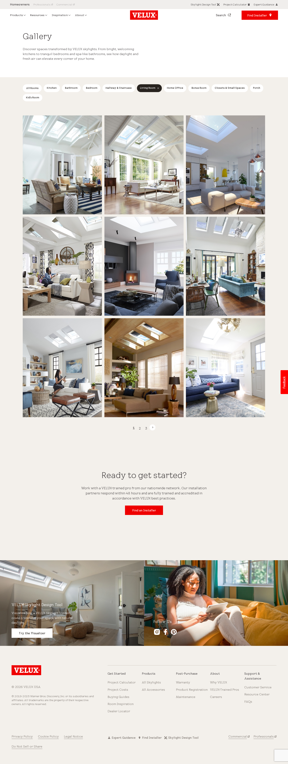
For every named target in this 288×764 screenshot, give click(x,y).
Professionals (264, 736)
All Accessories (153, 689)
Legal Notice (73, 736)
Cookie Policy (48, 736)
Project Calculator (122, 682)
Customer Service (258, 687)
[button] (284, 382)
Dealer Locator (119, 711)
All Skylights (151, 682)
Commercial (237, 736)
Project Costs (118, 689)
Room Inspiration (121, 704)
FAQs (248, 701)
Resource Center (257, 694)
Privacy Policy (22, 736)
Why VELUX (218, 682)
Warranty (183, 682)
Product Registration (192, 689)
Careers (216, 697)
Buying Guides (118, 697)
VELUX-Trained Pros (224, 689)
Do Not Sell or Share (27, 746)
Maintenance (185, 697)
